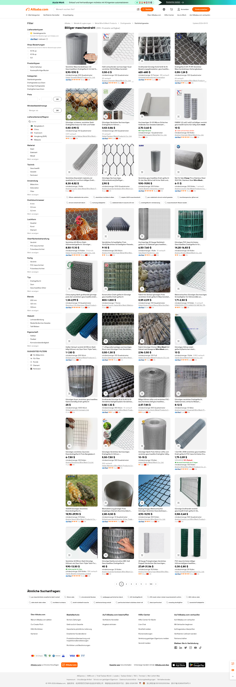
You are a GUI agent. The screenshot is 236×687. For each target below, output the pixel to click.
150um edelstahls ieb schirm (78, 197)
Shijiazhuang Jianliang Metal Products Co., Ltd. (82, 358)
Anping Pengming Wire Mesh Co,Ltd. (80, 462)
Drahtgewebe (125, 23)
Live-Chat (142, 624)
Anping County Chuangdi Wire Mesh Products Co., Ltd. (191, 410)
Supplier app (115, 665)
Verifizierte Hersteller (111, 620)
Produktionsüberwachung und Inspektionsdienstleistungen (78, 639)
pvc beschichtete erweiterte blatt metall (45, 597)
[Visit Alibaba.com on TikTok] (200, 647)
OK (57, 99)
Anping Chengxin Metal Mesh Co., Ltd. (116, 81)
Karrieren (34, 634)
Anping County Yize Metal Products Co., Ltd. (191, 189)
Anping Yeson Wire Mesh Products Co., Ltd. (82, 519)
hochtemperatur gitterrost (189, 197)
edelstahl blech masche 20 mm (123, 203)
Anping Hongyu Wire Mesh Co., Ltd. (151, 519)
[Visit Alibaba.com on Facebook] (175, 647)
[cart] (172, 10)
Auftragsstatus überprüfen (184, 629)
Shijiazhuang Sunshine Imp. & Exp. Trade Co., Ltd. (118, 519)
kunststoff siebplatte (197, 602)
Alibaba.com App (162, 665)
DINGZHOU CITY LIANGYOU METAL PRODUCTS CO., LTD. (191, 305)
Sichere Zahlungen (74, 620)
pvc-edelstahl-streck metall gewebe (160, 197)
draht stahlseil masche (81, 602)
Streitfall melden (144, 629)
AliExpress (81, 676)
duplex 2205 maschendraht (130, 197)
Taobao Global (126, 676)
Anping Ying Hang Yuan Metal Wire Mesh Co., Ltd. (118, 253)
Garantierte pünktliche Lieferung (79, 629)
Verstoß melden (144, 643)
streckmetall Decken (88, 597)
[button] (138, 9)
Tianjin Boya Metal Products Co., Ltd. (189, 358)
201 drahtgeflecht (136, 597)
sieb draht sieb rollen (38, 602)
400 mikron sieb (194, 597)
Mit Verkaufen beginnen (183, 624)
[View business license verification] (140, 683)
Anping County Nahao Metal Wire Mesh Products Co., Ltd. (82, 136)
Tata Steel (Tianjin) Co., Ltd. (148, 253)
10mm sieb (70, 597)
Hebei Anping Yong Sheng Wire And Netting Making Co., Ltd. (154, 305)
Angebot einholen (109, 624)
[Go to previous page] (116, 584)
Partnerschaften (180, 638)
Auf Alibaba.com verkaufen (184, 620)
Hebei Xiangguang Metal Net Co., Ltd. (152, 135)
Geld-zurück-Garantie (75, 624)
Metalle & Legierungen (82, 23)
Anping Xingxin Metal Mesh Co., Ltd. (188, 253)
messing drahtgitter (176, 602)
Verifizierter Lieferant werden (185, 634)
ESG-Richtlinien (37, 629)
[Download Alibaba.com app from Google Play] (197, 664)
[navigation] (44, 304)
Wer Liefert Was (154, 676)
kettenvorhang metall (103, 602)
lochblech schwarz (59, 602)
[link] (233, 663)
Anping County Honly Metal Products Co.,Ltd (154, 410)
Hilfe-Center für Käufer (147, 620)
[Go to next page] (156, 584)
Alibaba (67, 23)
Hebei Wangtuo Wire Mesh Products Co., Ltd (118, 466)
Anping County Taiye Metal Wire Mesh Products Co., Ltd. (82, 189)
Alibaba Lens (36, 665)
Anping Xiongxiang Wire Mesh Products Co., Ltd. (191, 81)
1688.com (90, 676)
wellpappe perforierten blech (113, 597)
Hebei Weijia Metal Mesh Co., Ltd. (151, 462)
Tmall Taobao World (103, 676)
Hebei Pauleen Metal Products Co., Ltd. (117, 136)
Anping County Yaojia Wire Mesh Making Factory (118, 305)
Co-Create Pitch (37, 624)
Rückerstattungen (145, 634)
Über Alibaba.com (38, 615)
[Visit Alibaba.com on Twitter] (185, 647)
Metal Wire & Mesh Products (106, 23)
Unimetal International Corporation (151, 77)
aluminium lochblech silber (105, 197)
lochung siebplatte (98, 203)
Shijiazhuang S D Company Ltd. (77, 410)
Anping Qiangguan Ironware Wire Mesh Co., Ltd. (118, 358)
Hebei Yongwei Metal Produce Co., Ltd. (80, 77)
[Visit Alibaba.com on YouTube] (195, 647)
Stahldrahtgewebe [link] (142, 23)
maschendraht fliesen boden (177, 203)
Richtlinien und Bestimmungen (78, 645)
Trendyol (142, 676)
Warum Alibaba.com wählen (41, 620)
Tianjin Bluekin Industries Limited (151, 189)
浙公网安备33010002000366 (158, 683)
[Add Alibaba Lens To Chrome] (69, 664)
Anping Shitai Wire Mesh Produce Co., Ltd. (191, 467)
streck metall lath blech (77, 203)
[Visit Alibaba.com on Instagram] (190, 647)
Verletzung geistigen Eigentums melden (153, 638)
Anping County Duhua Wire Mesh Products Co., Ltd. (118, 410)
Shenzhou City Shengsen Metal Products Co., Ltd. (82, 305)
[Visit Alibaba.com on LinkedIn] (180, 647)
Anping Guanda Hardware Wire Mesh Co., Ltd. (118, 189)
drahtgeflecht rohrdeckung (150, 203)
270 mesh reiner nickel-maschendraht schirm (165, 597)
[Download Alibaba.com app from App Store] (178, 664)
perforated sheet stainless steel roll (130, 602)
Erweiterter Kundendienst (76, 634)
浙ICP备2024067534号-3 (180, 683)
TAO (135, 676)
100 (151, 584)
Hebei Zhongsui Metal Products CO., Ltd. (153, 358)
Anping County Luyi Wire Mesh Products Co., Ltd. (191, 519)
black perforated (156, 602)
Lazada (116, 676)
